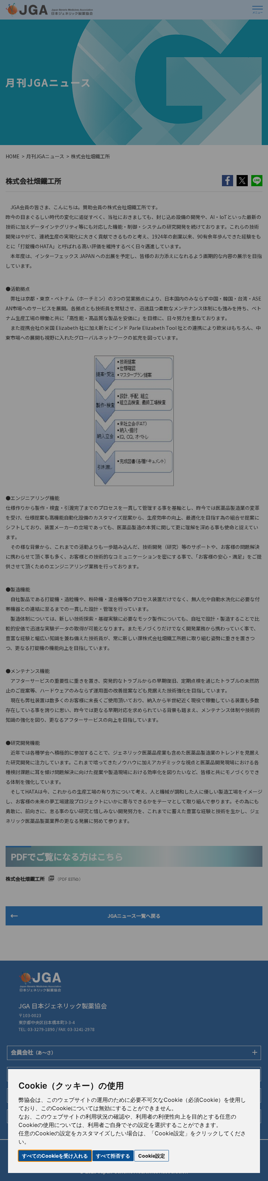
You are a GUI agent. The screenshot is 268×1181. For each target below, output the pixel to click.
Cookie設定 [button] (151, 1156)
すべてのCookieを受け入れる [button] (55, 1156)
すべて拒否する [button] (113, 1156)
